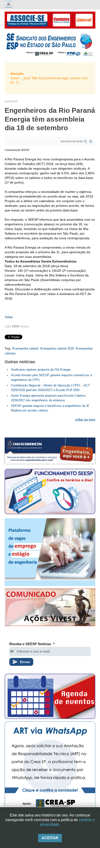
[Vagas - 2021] (50, 552)
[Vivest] (50, 608)
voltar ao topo (85, 419)
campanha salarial (26, 348)
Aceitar (50, 838)
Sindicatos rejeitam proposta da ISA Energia (40, 369)
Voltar (9, 317)
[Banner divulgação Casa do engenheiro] (50, 450)
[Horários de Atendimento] (50, 492)
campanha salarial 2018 (58, 348)
